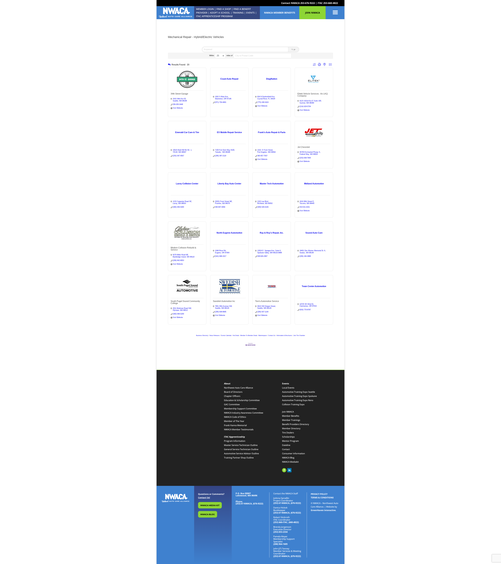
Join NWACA (288, 411)
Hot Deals (236, 335)
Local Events (288, 387)
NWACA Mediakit (290, 461)
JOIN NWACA (312, 12)
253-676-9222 (307, 3)
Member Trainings (291, 420)
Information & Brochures (284, 335)
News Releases (215, 335)
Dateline (286, 445)
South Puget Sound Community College (185, 302)
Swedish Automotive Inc (224, 301)
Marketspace (262, 335)
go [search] (294, 49)
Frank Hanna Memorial (235, 425)
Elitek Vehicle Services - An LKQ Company (312, 95)
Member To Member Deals (248, 335)
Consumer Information (293, 453)
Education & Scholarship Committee (242, 400)
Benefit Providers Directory (295, 424)
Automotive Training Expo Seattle (298, 391)
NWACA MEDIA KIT (209, 505)
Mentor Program (290, 441)
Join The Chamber (299, 335)
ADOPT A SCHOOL (220, 12)
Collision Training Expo (293, 404)
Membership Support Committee (240, 408)
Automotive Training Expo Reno (297, 400)
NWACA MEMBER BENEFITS (279, 12)
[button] (169, 65)
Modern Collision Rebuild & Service (183, 249)
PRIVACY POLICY (319, 494)
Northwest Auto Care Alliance (238, 387)
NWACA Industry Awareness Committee (243, 412)
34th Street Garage (179, 94)
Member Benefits (290, 415)
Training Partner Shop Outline (239, 457)
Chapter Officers (232, 396)
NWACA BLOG (207, 514)
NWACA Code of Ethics (235, 417)
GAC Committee (232, 404)
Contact (286, 449)
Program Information (234, 441)
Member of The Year (234, 421)
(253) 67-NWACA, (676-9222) (287, 503)
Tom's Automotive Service (267, 301)
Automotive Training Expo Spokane (299, 396)
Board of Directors (233, 391)
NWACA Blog (288, 457)
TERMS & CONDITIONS (322, 497)
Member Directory (291, 428)
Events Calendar (226, 335)
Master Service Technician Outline (241, 445)
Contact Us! (204, 497)
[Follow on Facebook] (284, 470)
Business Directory (202, 335)
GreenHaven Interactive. (323, 510)
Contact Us (271, 335)
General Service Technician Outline (241, 449)
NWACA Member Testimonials (239, 429)
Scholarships (288, 436)
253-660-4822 (330, 3)
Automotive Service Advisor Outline (241, 453)
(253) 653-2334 (280, 531)
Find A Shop (223, 9)
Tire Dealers (288, 432)
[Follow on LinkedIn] (289, 470)
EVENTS (250, 12)
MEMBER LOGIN (205, 9)
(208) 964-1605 (280, 544)
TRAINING (238, 12)
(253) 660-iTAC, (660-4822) (286, 522)
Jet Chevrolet (303, 147)
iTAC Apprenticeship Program (214, 16)
